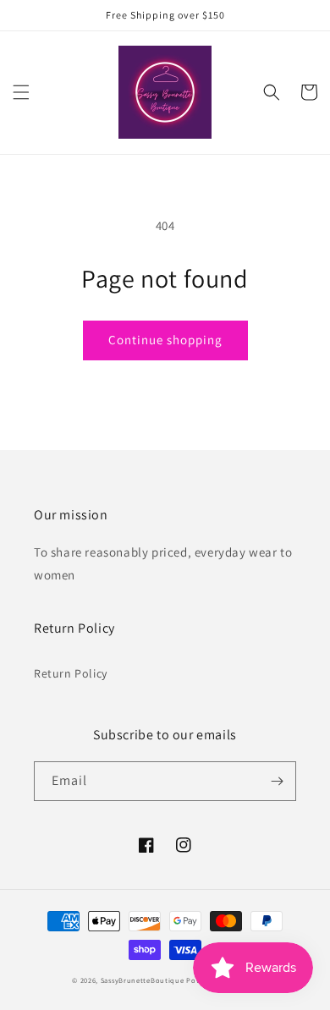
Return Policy (70, 673)
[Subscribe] (276, 781)
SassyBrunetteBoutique (142, 980)
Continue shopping (165, 340)
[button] (21, 92)
